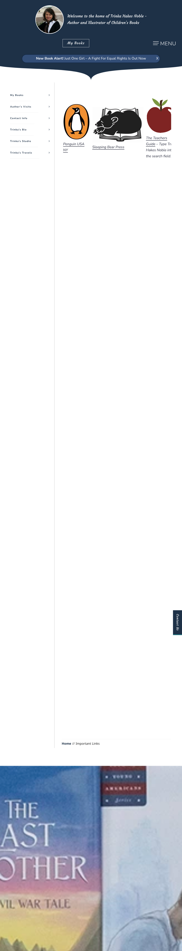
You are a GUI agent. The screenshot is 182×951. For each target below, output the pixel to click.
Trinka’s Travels (21, 152)
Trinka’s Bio (18, 129)
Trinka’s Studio (20, 141)
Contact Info (18, 118)
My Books (76, 43)
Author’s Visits (20, 106)
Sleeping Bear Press (108, 147)
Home (66, 744)
